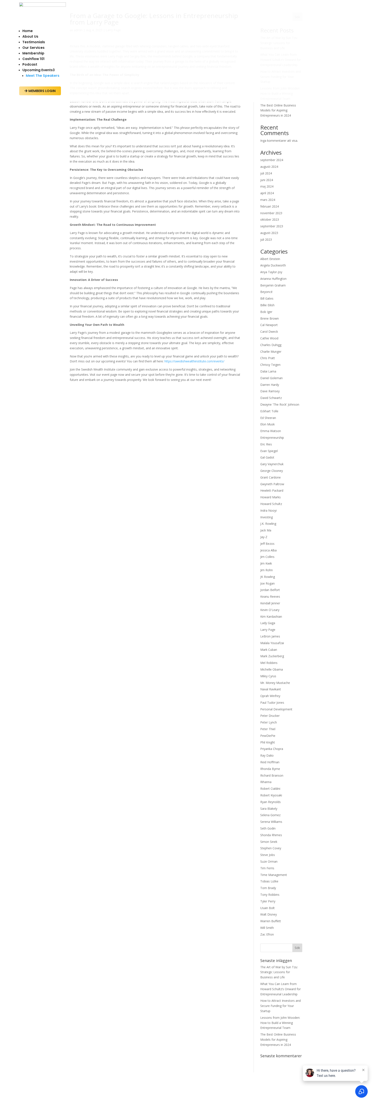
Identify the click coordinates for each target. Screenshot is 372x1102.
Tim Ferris (267, 868)
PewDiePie (267, 736)
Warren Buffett (270, 921)
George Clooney (271, 471)
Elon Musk (267, 424)
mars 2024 (267, 200)
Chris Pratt (267, 358)
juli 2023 (266, 239)
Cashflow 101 (33, 59)
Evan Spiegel (269, 451)
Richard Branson (271, 775)
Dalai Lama (268, 371)
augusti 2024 (269, 167)
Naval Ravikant (270, 689)
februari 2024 (269, 206)
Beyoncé (266, 292)
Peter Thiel (267, 729)
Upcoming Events (38, 70)
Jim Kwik (266, 563)
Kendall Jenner (270, 603)
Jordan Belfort (270, 590)
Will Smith (267, 928)
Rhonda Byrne (270, 769)
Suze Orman (268, 861)
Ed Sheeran (268, 418)
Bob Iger (266, 312)
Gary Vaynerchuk (272, 464)
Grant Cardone (270, 477)
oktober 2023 (269, 219)
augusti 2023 (269, 233)
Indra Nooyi (268, 510)
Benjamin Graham (273, 285)
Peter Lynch (268, 722)
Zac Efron (267, 934)
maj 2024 (266, 186)
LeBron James (270, 636)
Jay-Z (263, 537)
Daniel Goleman (271, 378)
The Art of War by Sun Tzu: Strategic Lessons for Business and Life (279, 972)
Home (27, 31)
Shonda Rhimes (271, 835)
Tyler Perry (267, 901)
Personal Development (276, 709)
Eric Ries (266, 444)
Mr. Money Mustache (275, 683)
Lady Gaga (267, 623)
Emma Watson (270, 431)
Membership (33, 53)
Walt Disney (268, 914)
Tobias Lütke (269, 881)
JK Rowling (267, 577)
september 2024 (271, 160)
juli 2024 (266, 173)
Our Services (33, 47)
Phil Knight (267, 742)
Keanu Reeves (270, 596)
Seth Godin (268, 828)
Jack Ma (265, 530)
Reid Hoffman (269, 762)
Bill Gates (266, 298)
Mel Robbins (268, 663)
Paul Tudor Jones (272, 702)
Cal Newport (269, 325)
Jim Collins (267, 557)
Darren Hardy (269, 385)
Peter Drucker (270, 716)
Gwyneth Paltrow (272, 484)
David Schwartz (271, 398)
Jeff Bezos (267, 544)
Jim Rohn (266, 570)
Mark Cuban (268, 650)
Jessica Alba (268, 550)
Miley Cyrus (268, 676)
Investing (266, 517)
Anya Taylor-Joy (271, 272)
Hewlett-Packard (271, 490)
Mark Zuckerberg (272, 656)
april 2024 (267, 193)
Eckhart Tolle (269, 411)
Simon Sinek (268, 842)
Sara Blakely (268, 808)
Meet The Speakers (42, 75)
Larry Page (267, 630)
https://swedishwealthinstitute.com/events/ (194, 361)
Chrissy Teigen (270, 365)
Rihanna (265, 782)
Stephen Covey (270, 848)
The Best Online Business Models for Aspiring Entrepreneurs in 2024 (278, 110)
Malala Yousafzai (272, 643)
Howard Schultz (271, 504)
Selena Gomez (270, 815)
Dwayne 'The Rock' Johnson (279, 404)
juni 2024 (266, 180)
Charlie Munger (270, 351)
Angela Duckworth (273, 265)
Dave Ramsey (270, 391)
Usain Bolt (267, 908)
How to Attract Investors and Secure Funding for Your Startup (280, 1006)
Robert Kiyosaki (271, 795)
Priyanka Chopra (271, 749)
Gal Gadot (267, 457)
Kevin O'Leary (269, 610)
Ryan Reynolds (270, 802)
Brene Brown (269, 318)
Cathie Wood (269, 338)
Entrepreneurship (272, 438)
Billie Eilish (267, 305)
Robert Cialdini (270, 788)
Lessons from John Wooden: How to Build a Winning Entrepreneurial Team (280, 1023)
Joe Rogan (267, 583)
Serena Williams (271, 822)
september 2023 (271, 226)
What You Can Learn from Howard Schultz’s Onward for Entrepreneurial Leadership (280, 989)
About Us (30, 36)
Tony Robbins (269, 895)
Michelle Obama (271, 669)
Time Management (273, 875)
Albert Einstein (270, 259)
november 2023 (271, 213)
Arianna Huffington (273, 279)
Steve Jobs (267, 855)
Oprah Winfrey (270, 696)
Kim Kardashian (271, 616)
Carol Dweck (269, 331)
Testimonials (33, 42)
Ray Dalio (267, 755)
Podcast (29, 64)
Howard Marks (270, 497)
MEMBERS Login (40, 91)
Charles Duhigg (270, 345)
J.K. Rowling (268, 524)
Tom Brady (268, 888)
